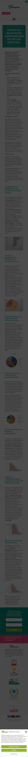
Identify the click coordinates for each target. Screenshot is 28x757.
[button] (26, 732)
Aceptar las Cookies (14, 746)
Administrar (14, 754)
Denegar (14, 750)
